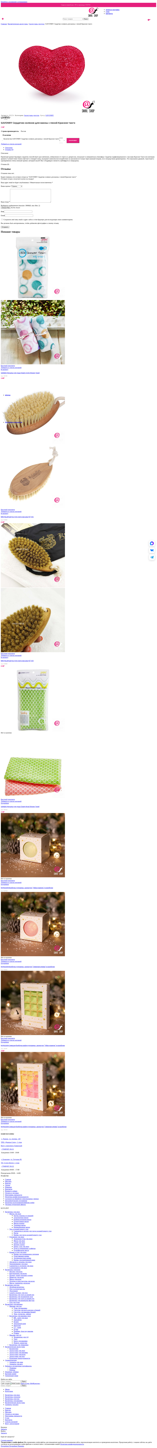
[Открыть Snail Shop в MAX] (152, 543)
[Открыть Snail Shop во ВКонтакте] (152, 550)
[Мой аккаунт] (145, 19)
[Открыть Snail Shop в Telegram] (152, 557)
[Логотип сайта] (93, 17)
